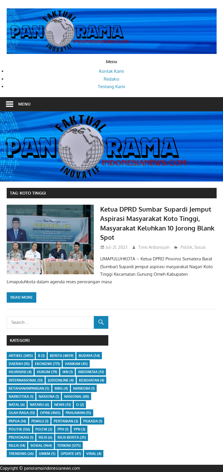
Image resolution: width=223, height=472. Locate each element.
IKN (67, 372)
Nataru (39, 404)
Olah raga (22, 413)
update (71, 453)
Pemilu (39, 421)
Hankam (76, 364)
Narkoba (84, 388)
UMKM (47, 453)
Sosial (200, 247)
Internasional (26, 380)
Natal (17, 404)
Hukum (47, 372)
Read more (21, 297)
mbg (61, 388)
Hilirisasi (20, 372)
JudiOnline (61, 380)
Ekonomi (47, 364)
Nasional (76, 396)
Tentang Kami (111, 86)
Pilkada (92, 421)
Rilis (45, 437)
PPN (79, 429)
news (62, 404)
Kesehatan (91, 380)
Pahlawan (78, 413)
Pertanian (66, 421)
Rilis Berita (71, 437)
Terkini (69, 445)
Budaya (89, 355)
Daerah (19, 364)
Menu (24, 103)
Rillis (17, 445)
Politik (186, 247)
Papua (17, 421)
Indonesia (91, 372)
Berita (61, 355)
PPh (63, 429)
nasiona (49, 396)
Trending (21, 453)
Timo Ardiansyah (154, 247)
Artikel (21, 355)
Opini (50, 413)
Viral (93, 453)
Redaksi (111, 79)
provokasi (21, 437)
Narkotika (21, 396)
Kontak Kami (111, 71)
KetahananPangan (29, 388)
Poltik (43, 429)
